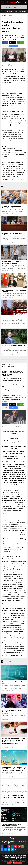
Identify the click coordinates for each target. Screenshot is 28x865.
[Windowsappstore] (12, 849)
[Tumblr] (15, 849)
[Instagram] (9, 846)
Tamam (9, 862)
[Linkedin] (12, 846)
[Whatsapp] (22, 846)
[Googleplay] (9, 849)
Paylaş (6, 42)
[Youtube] (15, 846)
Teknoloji (11, 364)
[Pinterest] (19, 846)
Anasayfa (5, 15)
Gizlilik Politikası (17, 862)
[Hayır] (26, 859)
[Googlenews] (2, 849)
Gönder (22, 42)
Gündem (11, 15)
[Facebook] (2, 846)
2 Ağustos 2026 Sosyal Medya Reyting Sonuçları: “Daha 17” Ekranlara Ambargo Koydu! (17, 11)
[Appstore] (5, 849)
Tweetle (14, 42)
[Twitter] (5, 846)
